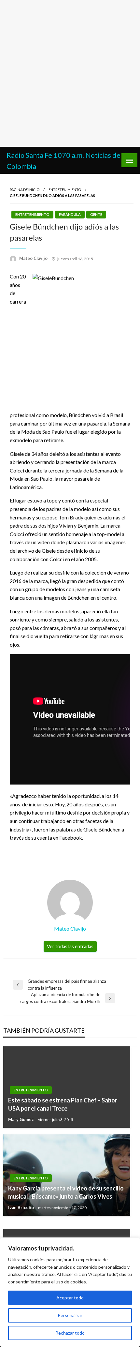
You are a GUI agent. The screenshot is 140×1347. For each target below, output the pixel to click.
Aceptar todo (70, 1297)
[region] (70, 1292)
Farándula (70, 214)
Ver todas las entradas (70, 946)
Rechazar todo (70, 1333)
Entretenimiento (65, 189)
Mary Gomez (21, 1119)
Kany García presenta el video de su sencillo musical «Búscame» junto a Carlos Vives (66, 1192)
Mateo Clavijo (34, 258)
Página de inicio (24, 189)
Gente (96, 214)
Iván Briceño (21, 1207)
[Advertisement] (70, 73)
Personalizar (70, 1315)
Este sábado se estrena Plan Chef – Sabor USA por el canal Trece (62, 1104)
